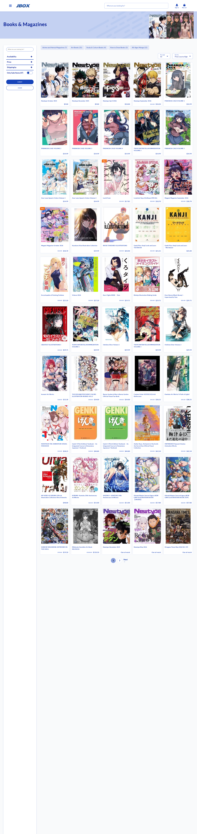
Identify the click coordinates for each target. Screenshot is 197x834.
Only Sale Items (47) (15, 73)
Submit (19, 82)
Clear (20, 88)
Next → (126, 560)
